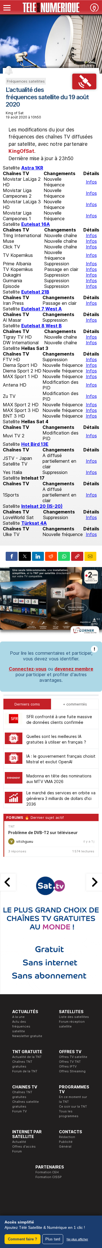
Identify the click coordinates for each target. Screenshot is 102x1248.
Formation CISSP (48, 1177)
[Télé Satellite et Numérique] (51, 8)
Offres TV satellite (73, 1057)
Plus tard (52, 1239)
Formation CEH (47, 1172)
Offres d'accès (24, 1146)
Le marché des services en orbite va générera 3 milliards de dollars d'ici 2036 (60, 798)
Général (65, 1146)
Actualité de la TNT (27, 1057)
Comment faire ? (22, 1239)
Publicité (66, 1142)
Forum (17, 1151)
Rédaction (67, 1137)
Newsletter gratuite (27, 1036)
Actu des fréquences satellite (21, 1026)
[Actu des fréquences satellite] (84, 88)
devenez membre (73, 669)
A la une (18, 1017)
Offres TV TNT (70, 1062)
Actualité (19, 1142)
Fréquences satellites (26, 81)
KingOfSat (21, 151)
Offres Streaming (72, 1071)
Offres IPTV (67, 1066)
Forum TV (19, 1111)
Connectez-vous (27, 669)
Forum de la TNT (24, 1071)
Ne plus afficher (77, 1239)
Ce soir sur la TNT (73, 1106)
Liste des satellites (74, 1017)
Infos (91, 182)
